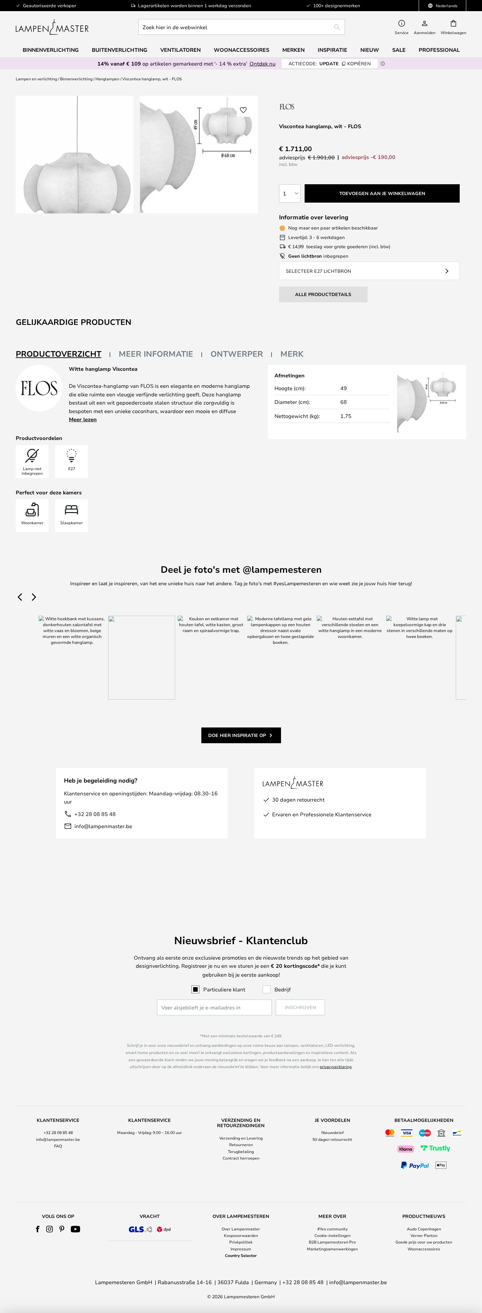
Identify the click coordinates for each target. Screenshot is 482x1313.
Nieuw (369, 49)
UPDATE (330, 63)
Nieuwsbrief (332, 1132)
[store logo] (52, 27)
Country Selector (241, 1255)
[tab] (63, 354)
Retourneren (241, 1144)
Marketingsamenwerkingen (332, 1248)
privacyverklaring (335, 1066)
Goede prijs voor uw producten (423, 1241)
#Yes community (332, 1228)
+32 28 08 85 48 (95, 813)
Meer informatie (156, 353)
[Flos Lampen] (314, 106)
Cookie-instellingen (332, 1235)
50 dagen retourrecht (332, 1139)
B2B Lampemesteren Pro (332, 1241)
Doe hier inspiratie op (237, 735)
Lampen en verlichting (36, 78)
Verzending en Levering (241, 1138)
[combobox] (242, 26)
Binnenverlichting (76, 78)
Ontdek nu (262, 63)
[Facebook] (38, 1229)
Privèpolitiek (240, 1241)
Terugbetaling (241, 1151)
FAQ (58, 1145)
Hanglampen (107, 78)
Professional (439, 49)
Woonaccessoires (424, 1248)
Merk (292, 353)
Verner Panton (424, 1235)
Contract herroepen (241, 1158)
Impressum (241, 1248)
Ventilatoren (180, 49)
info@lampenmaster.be (103, 826)
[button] (243, 110)
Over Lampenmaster (241, 1228)
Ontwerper (237, 353)
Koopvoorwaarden (241, 1235)
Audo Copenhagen (424, 1228)
